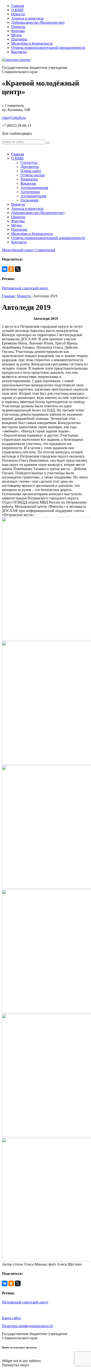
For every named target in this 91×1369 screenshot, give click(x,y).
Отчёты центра (33, 175)
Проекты (18, 27)
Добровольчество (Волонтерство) (37, 22)
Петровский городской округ (25, 288)
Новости (18, 14)
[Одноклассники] (11, 269)
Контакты (19, 52)
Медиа (16, 35)
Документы (30, 167)
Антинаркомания (34, 188)
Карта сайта (11, 1318)
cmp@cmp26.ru (14, 118)
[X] (18, 269)
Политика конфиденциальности (27, 1326)
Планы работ (31, 171)
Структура (29, 162)
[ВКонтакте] (4, 269)
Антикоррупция (33, 196)
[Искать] (48, 143)
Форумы (18, 31)
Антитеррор (30, 192)
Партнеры (19, 39)
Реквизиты (29, 179)
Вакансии (28, 183)
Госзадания (29, 200)
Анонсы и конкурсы (27, 18)
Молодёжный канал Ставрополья (28, 250)
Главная (17, 6)
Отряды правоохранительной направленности (48, 48)
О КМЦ (17, 10)
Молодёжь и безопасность (32, 43)
